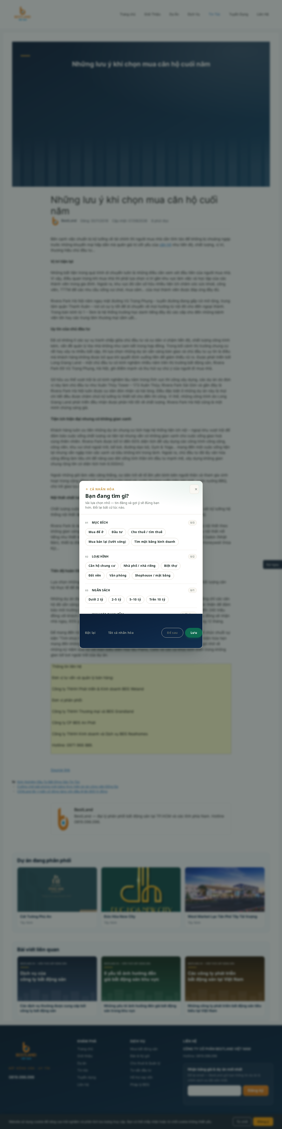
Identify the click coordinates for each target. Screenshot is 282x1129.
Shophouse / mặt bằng (153, 575)
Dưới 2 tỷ (96, 599)
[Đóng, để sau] (194, 489)
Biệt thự (170, 566)
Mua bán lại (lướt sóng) (107, 542)
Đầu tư (117, 532)
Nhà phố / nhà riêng (140, 566)
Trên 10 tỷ (157, 599)
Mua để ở (96, 532)
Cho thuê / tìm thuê (147, 532)
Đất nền (95, 575)
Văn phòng (118, 575)
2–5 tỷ (116, 599)
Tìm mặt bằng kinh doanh (154, 542)
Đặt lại (90, 633)
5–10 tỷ (135, 599)
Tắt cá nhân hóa (121, 633)
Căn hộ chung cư (102, 566)
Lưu (194, 633)
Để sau (172, 633)
